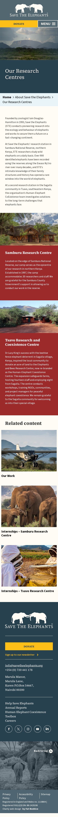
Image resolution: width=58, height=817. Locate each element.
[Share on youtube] (37, 729)
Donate (19, 24)
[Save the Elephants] (29, 10)
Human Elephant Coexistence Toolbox (25, 714)
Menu (45, 24)
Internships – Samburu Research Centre (24, 533)
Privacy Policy (6, 796)
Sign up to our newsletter (19, 655)
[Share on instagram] (28, 729)
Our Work (8, 476)
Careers (10, 721)
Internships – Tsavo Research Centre (27, 591)
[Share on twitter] (18, 729)
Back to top (41, 751)
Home (7, 97)
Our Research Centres (17, 102)
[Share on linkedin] (47, 729)
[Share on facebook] (8, 729)
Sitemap (45, 794)
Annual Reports (16, 708)
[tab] (9, 97)
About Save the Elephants (32, 97)
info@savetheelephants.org (24, 665)
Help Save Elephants (19, 703)
